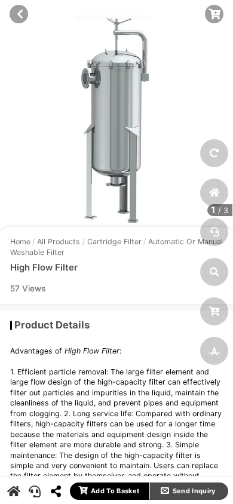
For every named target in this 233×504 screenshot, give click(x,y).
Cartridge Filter (114, 241)
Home (20, 241)
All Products (58, 241)
